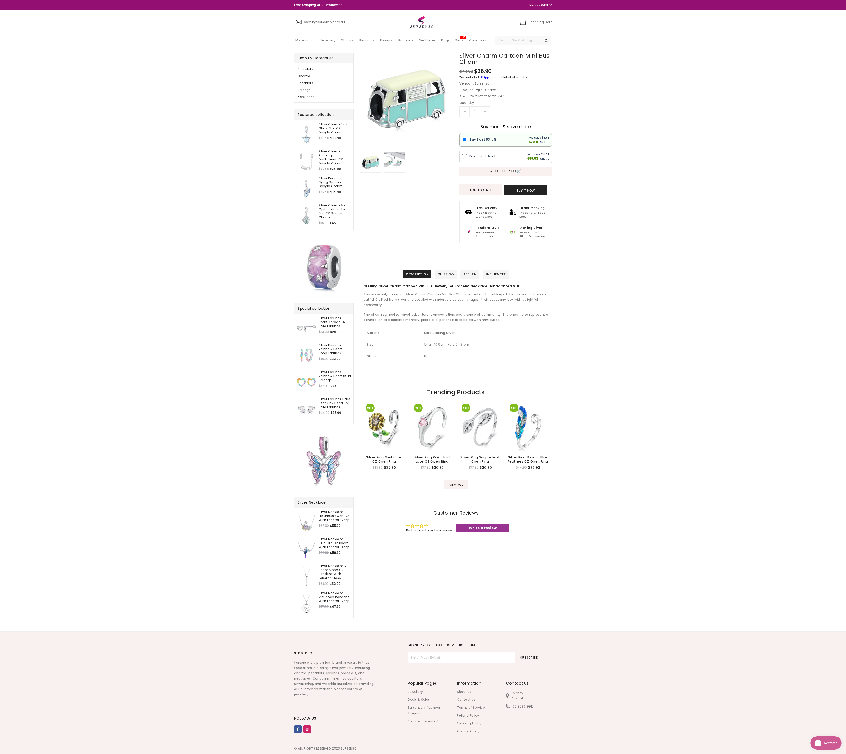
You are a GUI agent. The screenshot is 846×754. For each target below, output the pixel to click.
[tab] (324, 69)
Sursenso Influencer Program (424, 710)
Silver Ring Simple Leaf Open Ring (479, 459)
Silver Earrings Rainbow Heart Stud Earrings (335, 376)
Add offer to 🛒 (505, 171)
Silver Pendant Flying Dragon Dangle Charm (331, 182)
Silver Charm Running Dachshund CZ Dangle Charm (331, 157)
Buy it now (525, 190)
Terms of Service (471, 707)
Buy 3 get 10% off (482, 156)
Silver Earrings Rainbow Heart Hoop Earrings (330, 349)
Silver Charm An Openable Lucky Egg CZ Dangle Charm (332, 211)
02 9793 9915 (523, 706)
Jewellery (415, 691)
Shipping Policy (469, 723)
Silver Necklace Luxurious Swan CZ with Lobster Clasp (334, 516)
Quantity (466, 102)
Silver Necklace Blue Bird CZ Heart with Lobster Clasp (334, 543)
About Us (464, 691)
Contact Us (466, 699)
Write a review (483, 527)
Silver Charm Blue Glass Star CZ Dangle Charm (333, 128)
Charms (304, 76)
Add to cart (481, 190)
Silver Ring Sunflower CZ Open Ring (384, 459)
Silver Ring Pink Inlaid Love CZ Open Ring (432, 459)
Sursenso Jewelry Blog (426, 721)
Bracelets (305, 69)
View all (456, 484)
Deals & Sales (419, 699)
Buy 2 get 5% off (483, 139)
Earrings (304, 90)
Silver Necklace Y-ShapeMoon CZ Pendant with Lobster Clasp (334, 572)
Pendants (305, 83)
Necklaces (306, 97)
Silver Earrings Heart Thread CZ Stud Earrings (332, 322)
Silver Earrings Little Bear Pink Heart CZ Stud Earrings (334, 403)
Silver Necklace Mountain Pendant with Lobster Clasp (334, 597)
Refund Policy (468, 715)
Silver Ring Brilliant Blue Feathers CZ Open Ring (528, 459)
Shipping (487, 77)
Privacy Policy (468, 731)
